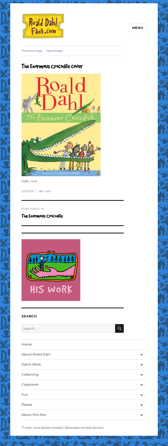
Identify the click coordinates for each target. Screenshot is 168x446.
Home (27, 344)
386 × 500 (45, 191)
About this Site (34, 415)
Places (27, 405)
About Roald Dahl (36, 354)
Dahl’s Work (31, 364)
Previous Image (32, 50)
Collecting (30, 374)
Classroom (30, 385)
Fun (25, 395)
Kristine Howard (51, 428)
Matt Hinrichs (94, 428)
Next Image (54, 50)
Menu (137, 28)
